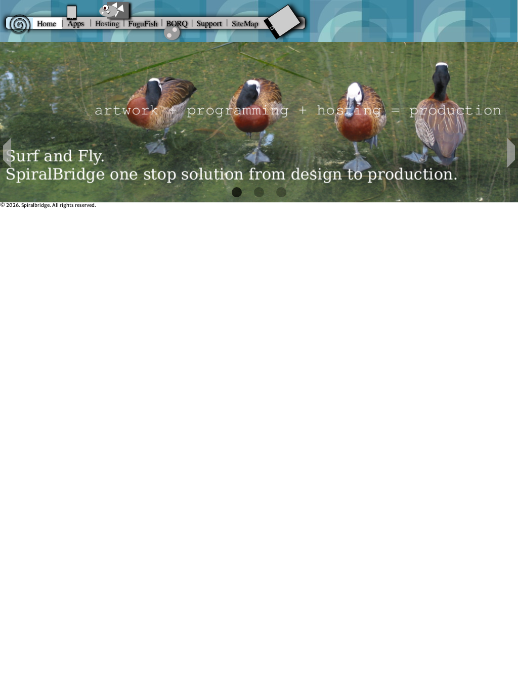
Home (47, 21)
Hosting (107, 21)
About (16, 21)
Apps (76, 21)
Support (209, 21)
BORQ (177, 21)
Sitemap (275, 21)
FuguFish (143, 21)
